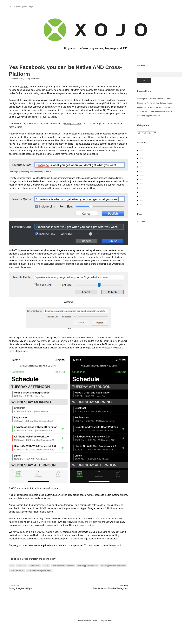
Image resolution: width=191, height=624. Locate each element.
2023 (141, 163)
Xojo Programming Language (39, 571)
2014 (141, 201)
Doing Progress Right (20, 588)
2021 (141, 171)
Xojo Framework (17, 571)
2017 (141, 188)
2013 (141, 205)
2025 (141, 154)
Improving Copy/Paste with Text (149, 116)
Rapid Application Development (113, 566)
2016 (141, 192)
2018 (141, 184)
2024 (141, 158)
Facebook (21, 566)
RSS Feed (141, 222)
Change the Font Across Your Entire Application (155, 103)
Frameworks (34, 566)
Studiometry (78, 522)
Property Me (95, 522)
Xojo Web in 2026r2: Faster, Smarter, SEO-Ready (155, 107)
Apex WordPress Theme (87, 621)
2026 (141, 150)
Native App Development (87, 566)
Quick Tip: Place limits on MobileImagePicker (154, 99)
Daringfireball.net (72, 123)
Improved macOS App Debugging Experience (154, 111)
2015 (141, 196)
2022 (141, 167)
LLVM (43, 508)
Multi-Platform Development (63, 566)
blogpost (24, 86)
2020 (141, 175)
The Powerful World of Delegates (110, 588)
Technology (49, 559)
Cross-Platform (30, 559)
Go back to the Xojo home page (21, 7)
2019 (141, 179)
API (12, 566)
